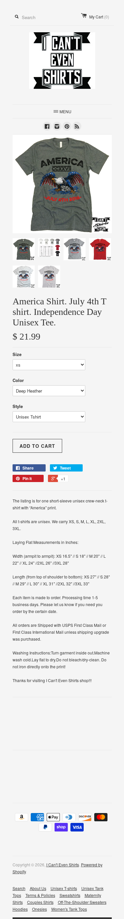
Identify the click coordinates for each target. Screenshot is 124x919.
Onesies (39, 909)
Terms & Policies (40, 895)
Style (18, 406)
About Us (38, 888)
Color (18, 380)
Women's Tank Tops (69, 909)
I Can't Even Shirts (62, 864)
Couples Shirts (40, 902)
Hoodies (20, 909)
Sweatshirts (70, 895)
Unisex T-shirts (64, 888)
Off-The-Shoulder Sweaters (82, 902)
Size (17, 354)
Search (19, 888)
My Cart (99, 16)
